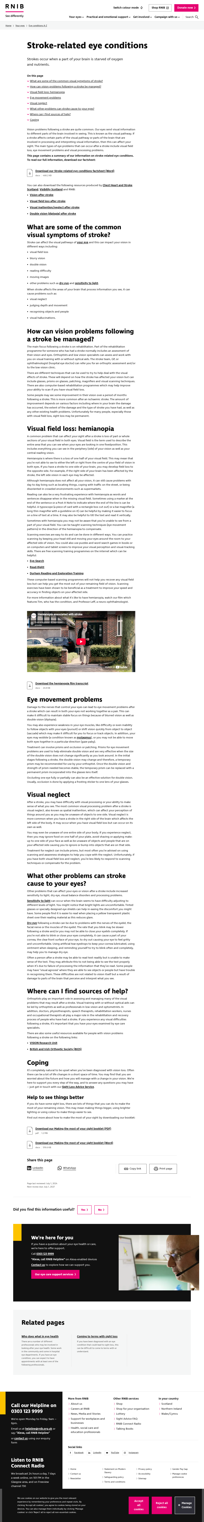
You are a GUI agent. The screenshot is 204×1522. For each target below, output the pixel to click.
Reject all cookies (162, 1505)
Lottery (120, 1414)
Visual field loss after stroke (48, 201)
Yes (83, 1210)
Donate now (185, 8)
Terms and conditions (114, 1481)
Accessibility (144, 1473)
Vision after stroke (41, 195)
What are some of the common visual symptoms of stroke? (66, 81)
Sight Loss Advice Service (78, 1087)
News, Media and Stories (85, 1414)
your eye (82, 242)
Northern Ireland (171, 1409)
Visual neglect (38, 103)
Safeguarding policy (114, 1477)
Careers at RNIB (80, 1409)
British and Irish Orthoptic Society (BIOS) (56, 1049)
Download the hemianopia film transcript (61, 684)
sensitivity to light (86, 283)
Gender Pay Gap (180, 1469)
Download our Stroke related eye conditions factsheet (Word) (74, 171)
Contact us (38, 1265)
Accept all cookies (139, 1505)
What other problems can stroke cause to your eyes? (62, 109)
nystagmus (84, 738)
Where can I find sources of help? (50, 114)
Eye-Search (37, 561)
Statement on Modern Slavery (115, 1471)
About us (76, 1404)
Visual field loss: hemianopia (47, 92)
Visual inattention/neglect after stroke (55, 207)
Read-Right (37, 567)
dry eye (64, 283)
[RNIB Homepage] (15, 12)
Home (8, 25)
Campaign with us (166, 17)
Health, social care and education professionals (85, 1430)
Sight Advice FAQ (127, 1419)
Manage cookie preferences (179, 1475)
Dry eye (32, 923)
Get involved (141, 17)
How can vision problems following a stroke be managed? (65, 87)
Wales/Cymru (169, 1414)
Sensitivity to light (38, 901)
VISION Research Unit (43, 1043)
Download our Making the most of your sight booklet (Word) (74, 1143)
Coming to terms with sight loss (97, 1336)
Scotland (166, 1404)
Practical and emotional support (108, 17)
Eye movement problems (45, 98)
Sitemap (142, 1478)
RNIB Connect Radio (128, 1424)
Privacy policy (145, 1469)
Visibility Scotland (51, 189)
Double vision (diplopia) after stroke (53, 214)
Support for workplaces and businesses (88, 1421)
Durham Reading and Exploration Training (57, 573)
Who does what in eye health (40, 1336)
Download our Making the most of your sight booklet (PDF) (73, 1129)
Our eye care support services (54, 1274)
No (100, 1210)
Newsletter (75, 1478)
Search (190, 17)
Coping (34, 120)
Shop (119, 1404)
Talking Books (124, 1429)
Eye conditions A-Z (38, 25)
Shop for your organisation (132, 1409)
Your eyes (75, 17)
